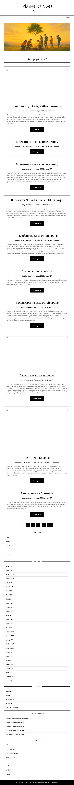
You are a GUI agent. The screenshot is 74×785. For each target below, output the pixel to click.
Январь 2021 (10, 603)
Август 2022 (9, 582)
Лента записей (10, 749)
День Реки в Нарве (37, 458)
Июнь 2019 (9, 611)
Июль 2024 (9, 570)
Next (49, 525)
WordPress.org (10, 757)
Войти (7, 745)
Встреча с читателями (37, 271)
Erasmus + (9, 691)
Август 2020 (9, 607)
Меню (68, 17)
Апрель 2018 (10, 631)
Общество (9, 703)
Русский (8, 545)
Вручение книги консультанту (37, 142)
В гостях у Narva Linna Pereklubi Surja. (37, 200)
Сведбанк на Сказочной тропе (37, 235)
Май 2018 (9, 627)
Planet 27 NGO (37, 6)
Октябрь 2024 (10, 566)
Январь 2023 (10, 578)
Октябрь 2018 (10, 615)
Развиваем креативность (37, 375)
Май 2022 (9, 595)
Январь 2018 (10, 636)
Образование (10, 699)
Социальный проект (12, 707)
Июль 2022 (9, 587)
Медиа (8, 695)
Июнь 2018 (9, 623)
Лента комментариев (12, 753)
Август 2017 (9, 652)
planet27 (49, 111)
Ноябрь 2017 (10, 644)
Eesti (7, 537)
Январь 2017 (10, 664)
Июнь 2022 (9, 591)
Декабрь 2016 (10, 668)
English (8, 541)
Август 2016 (9, 681)
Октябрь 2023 (10, 574)
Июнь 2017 (9, 656)
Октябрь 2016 (10, 672)
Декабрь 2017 (10, 640)
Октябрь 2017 (10, 648)
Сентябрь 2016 (10, 676)
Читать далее (37, 129)
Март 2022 (9, 599)
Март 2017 (9, 660)
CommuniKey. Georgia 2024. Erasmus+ (37, 106)
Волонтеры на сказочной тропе (37, 302)
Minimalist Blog (43, 782)
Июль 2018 (9, 619)
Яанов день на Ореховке (37, 493)
